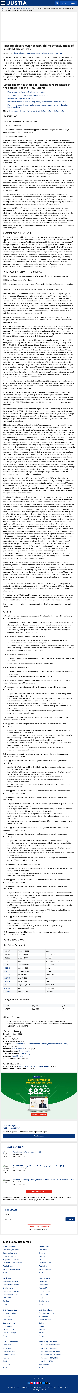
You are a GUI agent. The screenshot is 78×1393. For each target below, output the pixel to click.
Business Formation (10, 1281)
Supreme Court (9, 1323)
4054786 (7, 971)
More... (5, 1272)
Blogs (41, 1298)
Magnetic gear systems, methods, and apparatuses (26, 92)
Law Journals (44, 1294)
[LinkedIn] (29, 1383)
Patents (9, 8)
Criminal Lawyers (9, 1256)
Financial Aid (43, 1288)
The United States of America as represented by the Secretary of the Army (37, 53)
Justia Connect (13, 1387)
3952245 (7, 968)
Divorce (42, 1256)
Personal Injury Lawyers (12, 1269)
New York (42, 1329)
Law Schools (44, 1278)
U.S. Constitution (9, 1313)
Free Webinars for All (13, 1147)
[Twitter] (46, 1383)
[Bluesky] (43, 1383)
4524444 (7, 991)
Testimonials (44, 1364)
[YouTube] (31, 1383)
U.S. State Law (45, 1310)
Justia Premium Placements (49, 1351)
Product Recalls (9, 1354)
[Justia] (17, 3)
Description (13, 111)
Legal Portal (25, 1387)
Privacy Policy (63, 1387)
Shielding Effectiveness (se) (22, 8)
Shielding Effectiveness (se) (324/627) (33, 1066)
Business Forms (9, 1351)
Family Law (43, 1266)
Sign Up (72, 3)
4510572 (7, 988)
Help (41, 1387)
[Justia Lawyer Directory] (49, 1383)
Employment (8, 1288)
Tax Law (6, 1301)
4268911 (7, 978)
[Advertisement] (39, 26)
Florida (41, 1326)
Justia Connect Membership (49, 1345)
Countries (7, 1364)
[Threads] (40, 1383)
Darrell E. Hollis (17, 1056)
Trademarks (7, 1361)
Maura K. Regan (26, 1053)
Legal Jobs (7, 1345)
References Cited (33, 111)
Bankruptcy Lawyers (11, 1250)
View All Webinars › (39, 1191)
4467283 (7, 985)
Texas (41, 1333)
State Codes (43, 1316)
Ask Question (39, 1136)
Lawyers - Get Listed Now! (39, 1226)
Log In (64, 3)
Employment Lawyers (11, 1259)
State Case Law (44, 1320)
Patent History (46, 111)
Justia (3, 8)
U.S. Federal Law (10, 1310)
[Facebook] (34, 1383)
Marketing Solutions (48, 1341)
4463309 (7, 981)
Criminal (42, 1253)
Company (34, 1387)
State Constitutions (46, 1313)
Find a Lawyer (10, 1209)
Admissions (43, 1285)
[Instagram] (37, 1383)
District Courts (8, 1329)
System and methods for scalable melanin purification (27, 95)
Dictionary (43, 1281)
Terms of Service (50, 1387)
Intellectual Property (11, 1291)
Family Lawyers (9, 1266)
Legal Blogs (7, 1348)
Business (7, 1278)
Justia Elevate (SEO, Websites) (50, 1354)
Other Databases (10, 1341)
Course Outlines (45, 1291)
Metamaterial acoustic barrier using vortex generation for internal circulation (36, 102)
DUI (40, 1259)
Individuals (44, 1246)
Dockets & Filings (9, 1333)
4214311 (7, 975)
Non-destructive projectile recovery (20, 98)
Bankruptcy (43, 1250)
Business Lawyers (10, 1253)
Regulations (7, 1320)
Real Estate (7, 1298)
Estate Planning (45, 1263)
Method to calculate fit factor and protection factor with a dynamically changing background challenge (37, 106)
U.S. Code (6, 1316)
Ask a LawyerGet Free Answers (12, 1126)
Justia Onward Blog (46, 1361)
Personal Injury (45, 1269)
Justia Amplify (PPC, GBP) (48, 1358)
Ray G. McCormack (18, 1049)
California (42, 1323)
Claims (22, 111)
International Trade (10, 1294)
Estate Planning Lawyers (12, 1263)
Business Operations (11, 1285)
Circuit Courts (8, 1326)
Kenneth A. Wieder (26, 1051)
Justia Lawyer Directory (48, 1348)
